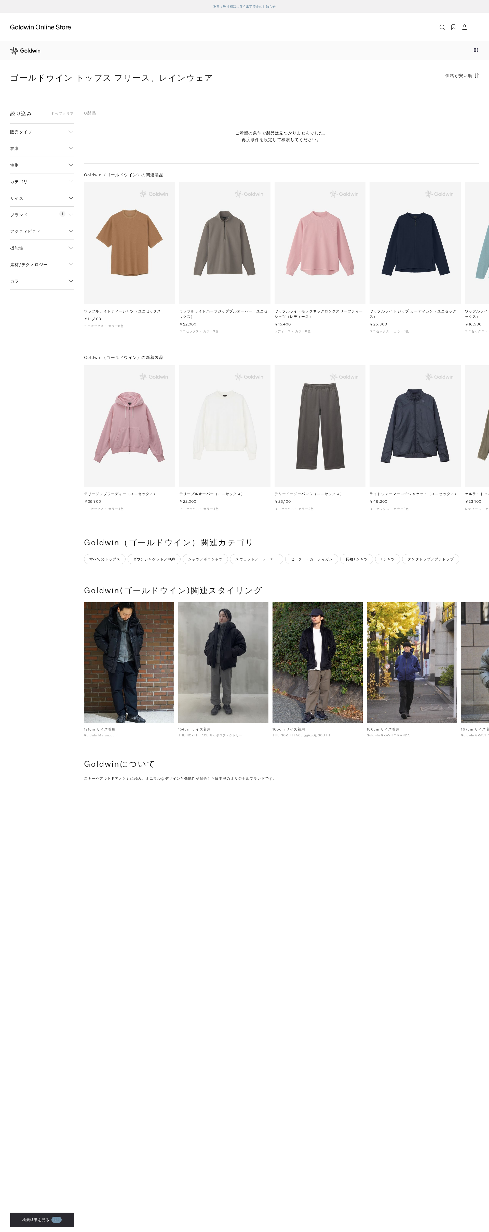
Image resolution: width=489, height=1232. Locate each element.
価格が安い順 (458, 75)
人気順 (440, 95)
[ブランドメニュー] (476, 50)
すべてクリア (62, 113)
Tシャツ (388, 559)
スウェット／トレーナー (256, 559)
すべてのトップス (104, 559)
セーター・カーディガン (312, 559)
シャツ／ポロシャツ (205, 559)
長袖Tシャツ (357, 559)
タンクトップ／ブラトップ (431, 559)
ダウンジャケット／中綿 (154, 559)
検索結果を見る (41, 1219)
